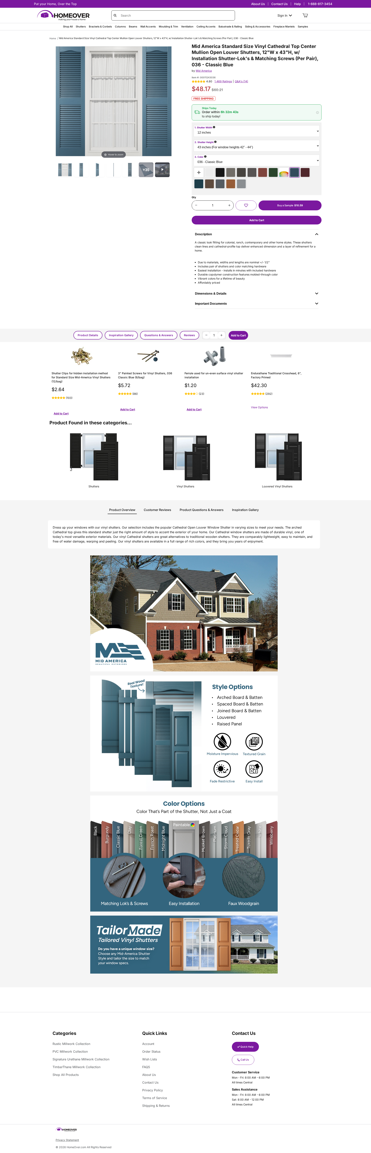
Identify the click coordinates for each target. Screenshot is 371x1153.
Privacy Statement (67, 1140)
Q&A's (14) (241, 81)
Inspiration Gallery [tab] (245, 510)
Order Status (151, 1051)
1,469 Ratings (223, 81)
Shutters (93, 486)
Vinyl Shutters (185, 486)
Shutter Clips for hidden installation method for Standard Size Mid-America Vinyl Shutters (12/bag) (81, 377)
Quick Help (247, 1046)
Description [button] (203, 234)
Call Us (245, 1059)
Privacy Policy (152, 1090)
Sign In (282, 15)
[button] (257, 112)
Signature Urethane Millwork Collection (81, 1059)
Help (297, 3)
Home (52, 38)
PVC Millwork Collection (70, 1051)
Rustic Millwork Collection (71, 1044)
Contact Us (279, 3)
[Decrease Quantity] (196, 205)
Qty (194, 197)
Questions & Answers (158, 335)
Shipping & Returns (156, 1106)
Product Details (88, 335)
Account (148, 1044)
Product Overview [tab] (122, 510)
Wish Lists (149, 1059)
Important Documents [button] (211, 303)
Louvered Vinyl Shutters (277, 486)
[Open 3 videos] (162, 169)
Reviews (189, 335)
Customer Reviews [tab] (157, 510)
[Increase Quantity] (229, 205)
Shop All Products (66, 1075)
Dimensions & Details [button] (210, 293)
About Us (258, 3)
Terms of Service (154, 1098)
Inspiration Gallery (121, 335)
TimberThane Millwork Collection (76, 1067)
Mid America (204, 70)
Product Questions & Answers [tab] (202, 510)
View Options (259, 407)
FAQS (146, 1067)
